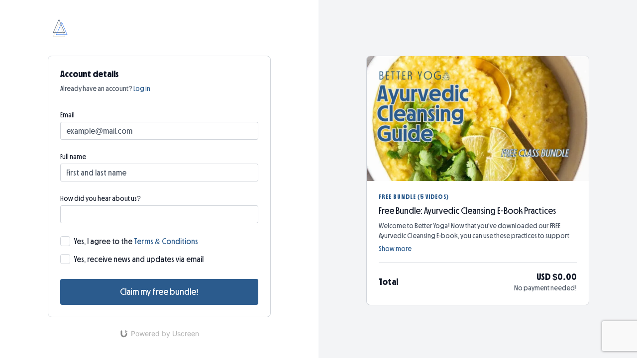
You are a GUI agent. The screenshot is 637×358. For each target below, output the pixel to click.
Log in (141, 88)
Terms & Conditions (166, 241)
